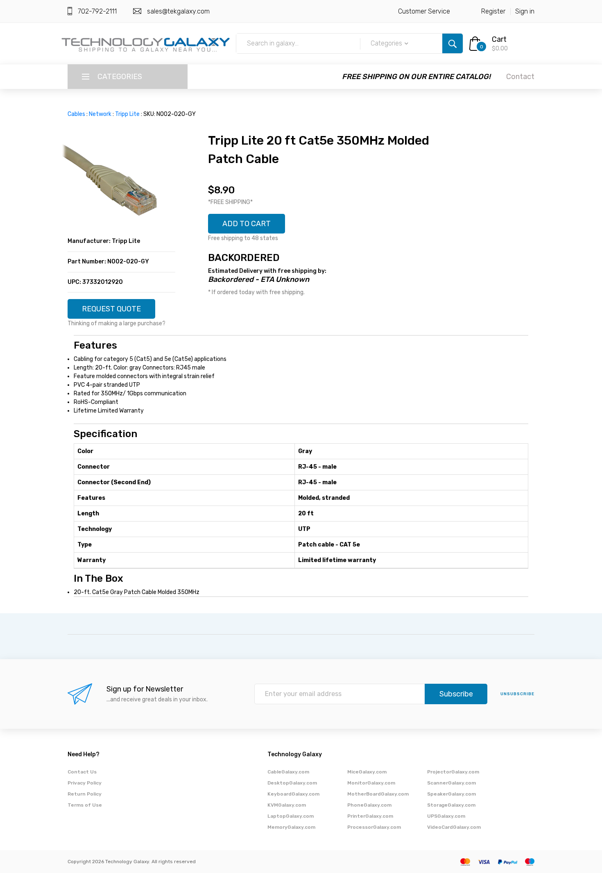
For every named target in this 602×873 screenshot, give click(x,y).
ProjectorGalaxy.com (453, 772)
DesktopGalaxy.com (292, 783)
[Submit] (452, 43)
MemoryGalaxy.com (291, 827)
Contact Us (82, 772)
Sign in (524, 11)
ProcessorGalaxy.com (374, 827)
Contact (520, 76)
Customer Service (424, 11)
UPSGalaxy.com (446, 816)
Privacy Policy (85, 783)
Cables (76, 114)
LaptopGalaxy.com (290, 816)
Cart (499, 39)
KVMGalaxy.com (286, 805)
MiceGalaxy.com (367, 772)
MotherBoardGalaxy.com (378, 794)
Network (100, 114)
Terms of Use (85, 805)
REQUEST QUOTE (111, 308)
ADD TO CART (246, 223)
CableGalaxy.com (288, 772)
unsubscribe (517, 694)
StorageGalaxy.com (451, 805)
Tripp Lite (127, 114)
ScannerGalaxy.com (451, 783)
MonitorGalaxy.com (371, 783)
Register (493, 11)
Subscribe (456, 693)
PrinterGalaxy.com (370, 816)
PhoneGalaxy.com (369, 805)
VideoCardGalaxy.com (454, 827)
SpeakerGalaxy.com (451, 794)
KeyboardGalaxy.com (293, 794)
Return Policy (85, 794)
